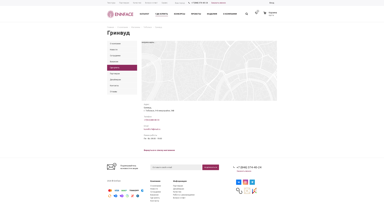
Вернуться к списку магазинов (159, 150)
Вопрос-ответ (179, 198)
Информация (180, 181)
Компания (155, 181)
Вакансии (154, 195)
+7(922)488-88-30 (151, 120)
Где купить (155, 198)
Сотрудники (155, 192)
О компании (155, 186)
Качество (177, 192)
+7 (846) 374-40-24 (199, 3)
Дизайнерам (178, 189)
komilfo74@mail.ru (152, 129)
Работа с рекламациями (184, 195)
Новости (154, 189)
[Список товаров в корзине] (270, 14)
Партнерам (178, 186)
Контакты (154, 201)
